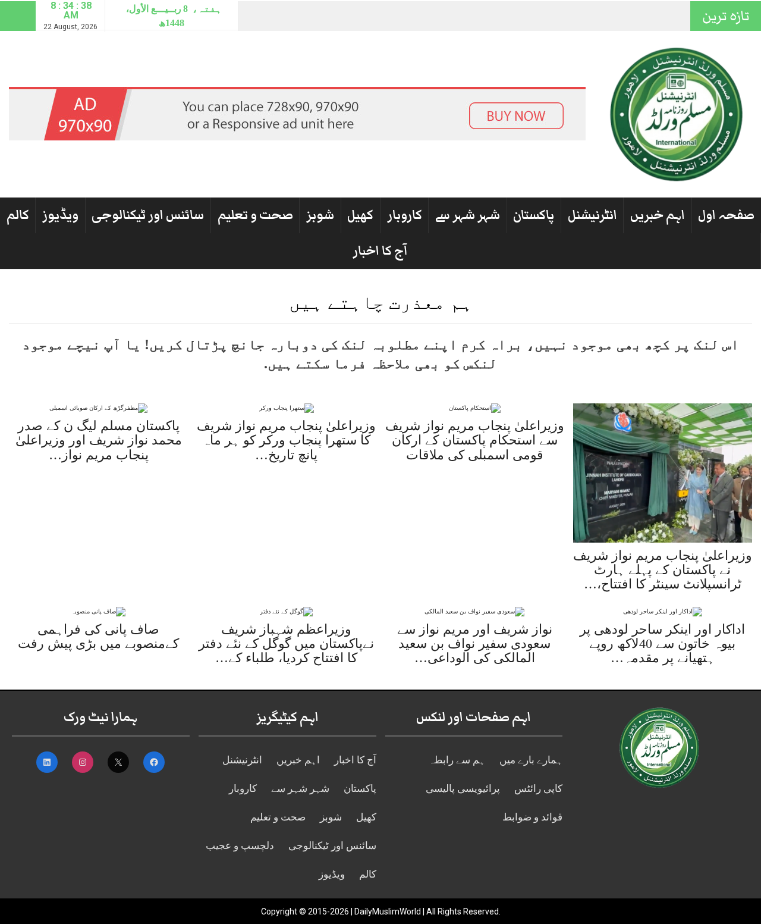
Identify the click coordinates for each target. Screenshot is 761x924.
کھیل (360, 215)
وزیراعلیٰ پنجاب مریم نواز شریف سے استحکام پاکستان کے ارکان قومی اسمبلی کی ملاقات (474, 440)
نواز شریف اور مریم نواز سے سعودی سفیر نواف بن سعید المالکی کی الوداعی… (474, 643)
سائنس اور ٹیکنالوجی (148, 215)
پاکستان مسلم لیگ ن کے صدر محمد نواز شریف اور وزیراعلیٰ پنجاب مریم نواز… (98, 440)
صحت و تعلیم (255, 215)
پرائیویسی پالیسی (463, 788)
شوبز (320, 215)
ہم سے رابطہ (457, 760)
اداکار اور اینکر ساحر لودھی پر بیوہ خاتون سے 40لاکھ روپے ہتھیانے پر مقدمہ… (662, 643)
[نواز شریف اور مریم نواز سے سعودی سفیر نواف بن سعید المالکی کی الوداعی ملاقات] (474, 610)
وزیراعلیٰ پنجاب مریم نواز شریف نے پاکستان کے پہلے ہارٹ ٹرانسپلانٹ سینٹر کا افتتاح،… (662, 569)
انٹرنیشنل (592, 215)
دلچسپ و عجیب (240, 845)
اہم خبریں (657, 215)
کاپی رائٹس (538, 788)
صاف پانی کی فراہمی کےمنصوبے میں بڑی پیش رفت (98, 636)
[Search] (17, 16)
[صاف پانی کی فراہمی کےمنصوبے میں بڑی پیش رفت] (98, 610)
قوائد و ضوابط (532, 817)
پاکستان (533, 215)
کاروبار (404, 215)
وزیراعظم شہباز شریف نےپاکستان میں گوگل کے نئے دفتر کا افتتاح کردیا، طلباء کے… (286, 643)
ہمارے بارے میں (530, 760)
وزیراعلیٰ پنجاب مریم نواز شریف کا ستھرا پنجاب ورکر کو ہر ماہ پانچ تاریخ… (286, 440)
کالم (18, 215)
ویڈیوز (60, 215)
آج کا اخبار (380, 251)
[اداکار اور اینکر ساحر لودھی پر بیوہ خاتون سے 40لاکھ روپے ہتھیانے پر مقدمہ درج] (662, 610)
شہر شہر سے (467, 215)
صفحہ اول (726, 215)
